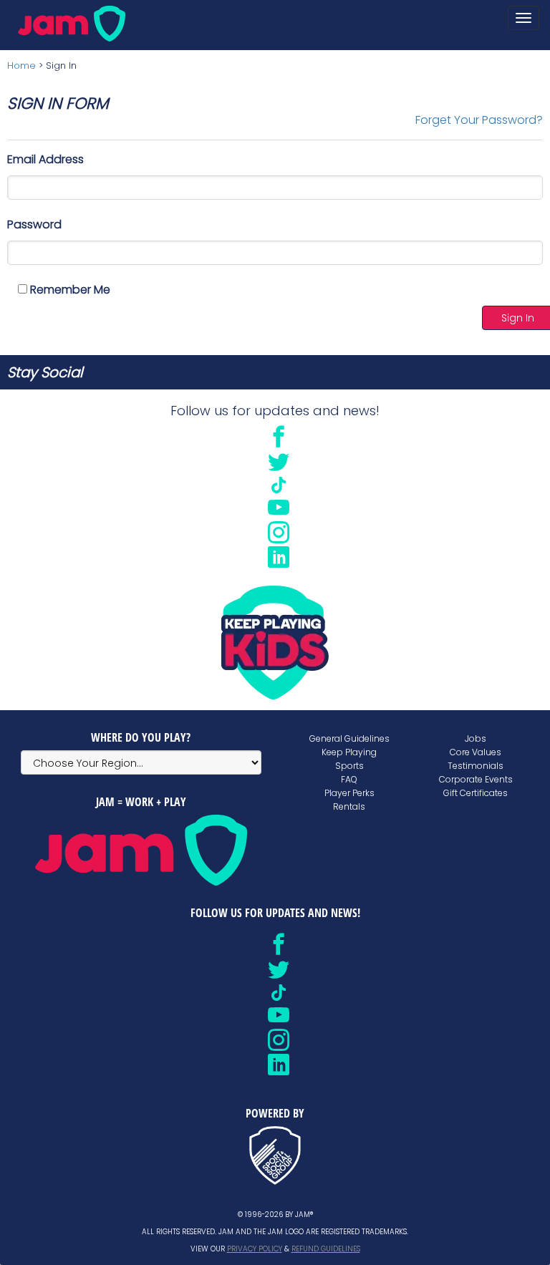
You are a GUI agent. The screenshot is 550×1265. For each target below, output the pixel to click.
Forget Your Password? (479, 120)
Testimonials (475, 766)
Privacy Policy (254, 1249)
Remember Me (68, 289)
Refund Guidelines (325, 1249)
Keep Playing (349, 752)
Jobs (475, 738)
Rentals (349, 806)
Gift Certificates (475, 793)
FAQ (349, 779)
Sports (349, 766)
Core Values (475, 752)
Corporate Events (476, 779)
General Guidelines (349, 738)
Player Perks (349, 793)
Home (21, 65)
